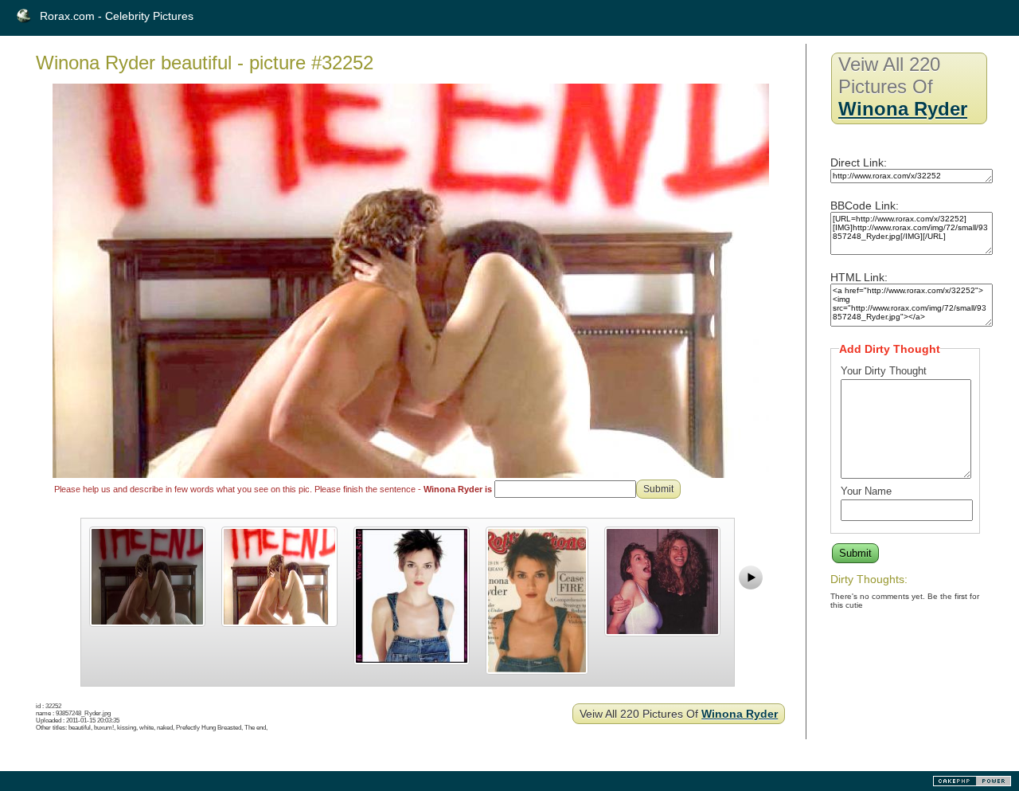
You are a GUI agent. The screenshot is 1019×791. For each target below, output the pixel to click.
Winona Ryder (739, 713)
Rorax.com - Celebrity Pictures (116, 16)
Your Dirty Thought (884, 371)
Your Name (866, 491)
